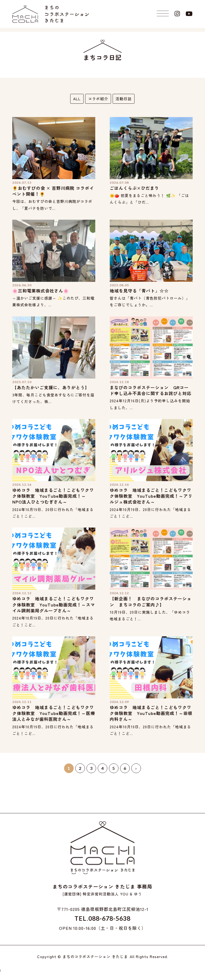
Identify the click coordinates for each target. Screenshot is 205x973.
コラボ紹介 (98, 98)
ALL (77, 98)
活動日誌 (124, 98)
